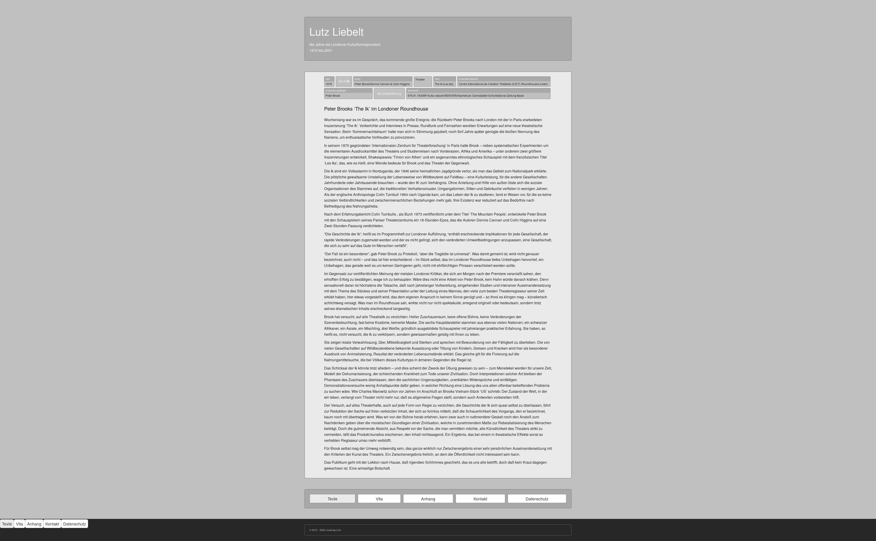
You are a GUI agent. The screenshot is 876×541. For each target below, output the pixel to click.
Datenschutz (537, 499)
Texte (332, 499)
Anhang (428, 499)
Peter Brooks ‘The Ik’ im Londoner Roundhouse (376, 108)
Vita (379, 499)
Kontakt (480, 499)
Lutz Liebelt (336, 31)
